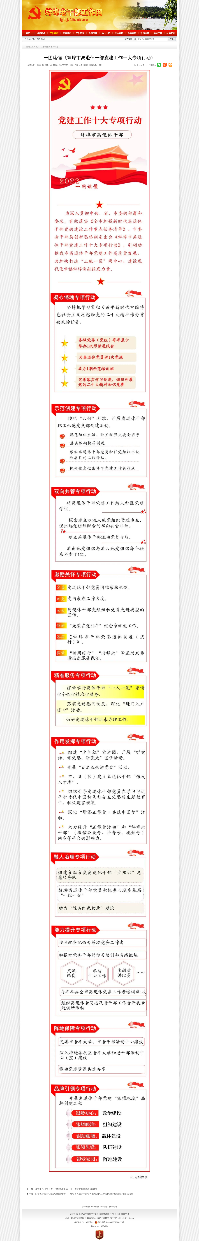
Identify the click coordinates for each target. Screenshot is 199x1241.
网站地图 (113, 1206)
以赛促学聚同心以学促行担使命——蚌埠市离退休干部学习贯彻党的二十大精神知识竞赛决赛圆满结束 (84, 1193)
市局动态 (54, 46)
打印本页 (152, 64)
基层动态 (67, 33)
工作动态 (54, 33)
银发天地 (158, 33)
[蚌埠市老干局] (99, 14)
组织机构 (41, 33)
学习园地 (93, 33)
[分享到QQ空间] (170, 65)
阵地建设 (119, 33)
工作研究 (80, 33)
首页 (28, 33)
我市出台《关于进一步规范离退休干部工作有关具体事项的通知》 (66, 1188)
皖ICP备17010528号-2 (84, 1222)
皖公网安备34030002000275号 (111, 1222)
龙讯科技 (104, 1226)
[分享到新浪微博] (165, 65)
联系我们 (95, 1206)
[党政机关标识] (99, 1234)
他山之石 (106, 33)
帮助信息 (104, 1206)
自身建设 (132, 33)
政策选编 (145, 33)
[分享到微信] (159, 65)
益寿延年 (171, 33)
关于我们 (86, 1206)
